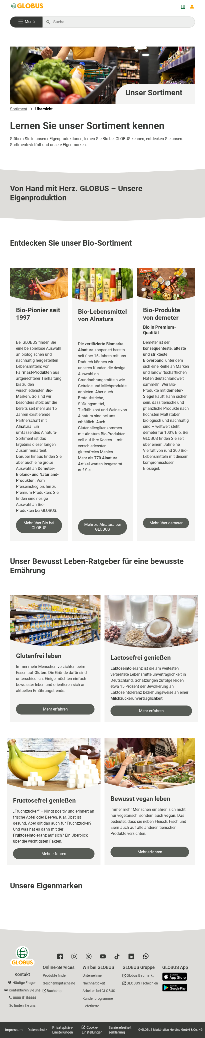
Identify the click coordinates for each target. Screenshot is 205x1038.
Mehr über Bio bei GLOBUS (39, 525)
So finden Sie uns (22, 1005)
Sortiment (18, 109)
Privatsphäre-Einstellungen (62, 1029)
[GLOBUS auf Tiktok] (118, 958)
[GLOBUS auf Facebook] (61, 958)
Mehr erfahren (55, 709)
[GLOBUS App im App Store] (176, 976)
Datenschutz (37, 1030)
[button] (26, 22)
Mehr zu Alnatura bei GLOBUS (102, 527)
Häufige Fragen (24, 983)
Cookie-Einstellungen (92, 1029)
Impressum (13, 1030)
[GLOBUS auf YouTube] (104, 958)
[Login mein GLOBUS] (192, 7)
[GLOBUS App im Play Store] (174, 987)
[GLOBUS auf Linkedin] (132, 958)
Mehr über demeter (166, 523)
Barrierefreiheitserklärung (120, 1029)
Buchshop (54, 991)
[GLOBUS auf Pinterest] (90, 958)
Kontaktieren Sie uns (24, 990)
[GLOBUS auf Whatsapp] (147, 958)
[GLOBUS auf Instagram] (76, 958)
